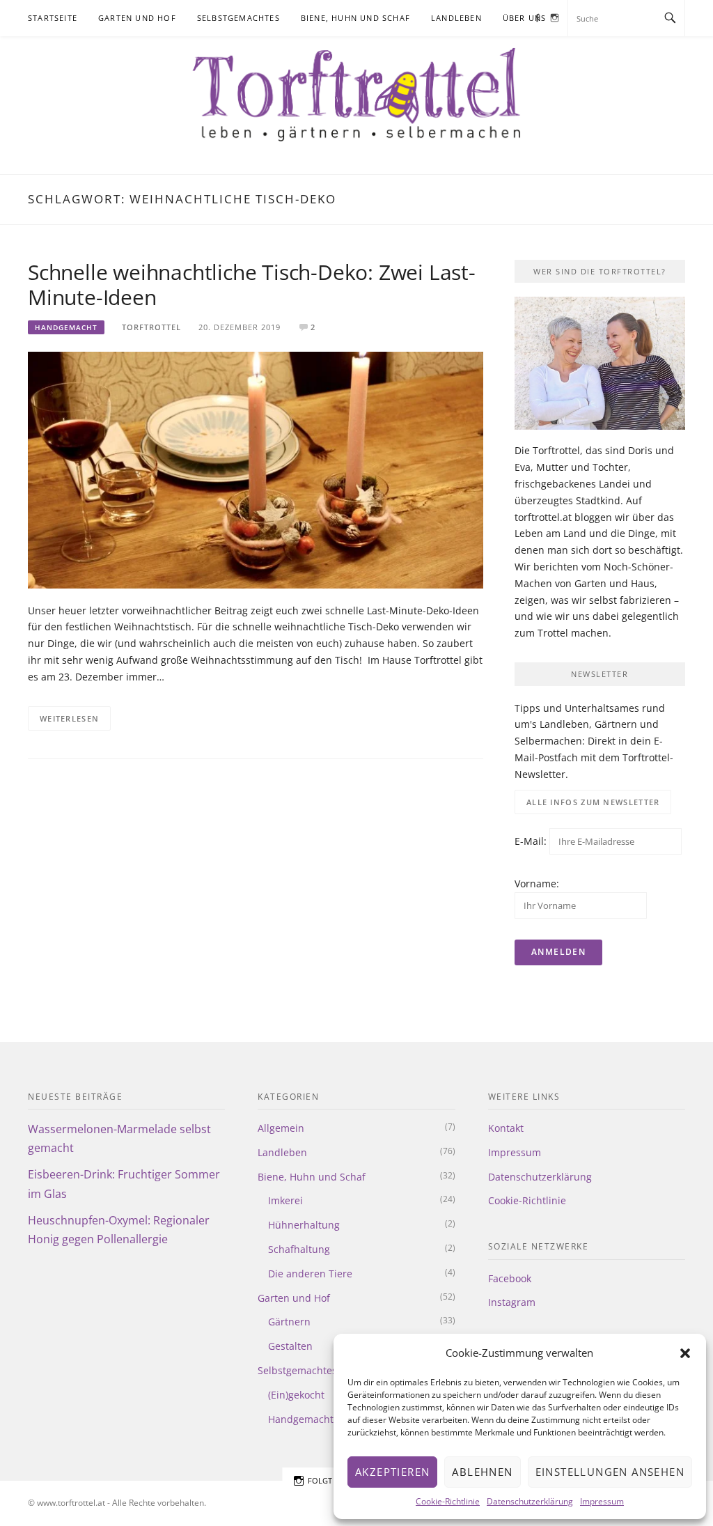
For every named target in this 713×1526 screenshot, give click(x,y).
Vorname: (537, 883)
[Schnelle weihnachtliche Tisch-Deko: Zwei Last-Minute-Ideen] (255, 469)
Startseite (52, 18)
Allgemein (281, 1128)
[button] (685, 1353)
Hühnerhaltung (304, 1224)
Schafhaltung (299, 1249)
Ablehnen (482, 1472)
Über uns (525, 18)
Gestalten (290, 1346)
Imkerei (285, 1200)
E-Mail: (532, 841)
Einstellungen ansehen (609, 1472)
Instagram (511, 1302)
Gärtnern (289, 1321)
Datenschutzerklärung (530, 1501)
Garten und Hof (137, 18)
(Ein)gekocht (296, 1394)
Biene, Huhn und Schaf (355, 18)
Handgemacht (66, 327)
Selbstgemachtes (238, 18)
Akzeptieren (392, 1472)
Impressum (602, 1501)
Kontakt (506, 1128)
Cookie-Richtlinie (448, 1501)
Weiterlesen (69, 718)
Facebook (509, 1278)
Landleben (456, 18)
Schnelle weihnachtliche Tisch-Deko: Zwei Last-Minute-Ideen (252, 284)
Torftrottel (151, 327)
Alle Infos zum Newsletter (593, 802)
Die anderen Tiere (310, 1273)
